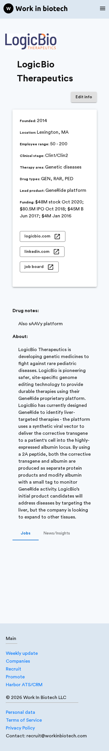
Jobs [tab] (26, 533)
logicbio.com (37, 236)
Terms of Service (24, 720)
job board (34, 267)
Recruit (13, 669)
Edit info (84, 97)
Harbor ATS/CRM (24, 684)
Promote (15, 677)
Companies (18, 661)
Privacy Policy (20, 728)
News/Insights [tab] (56, 533)
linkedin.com (36, 252)
